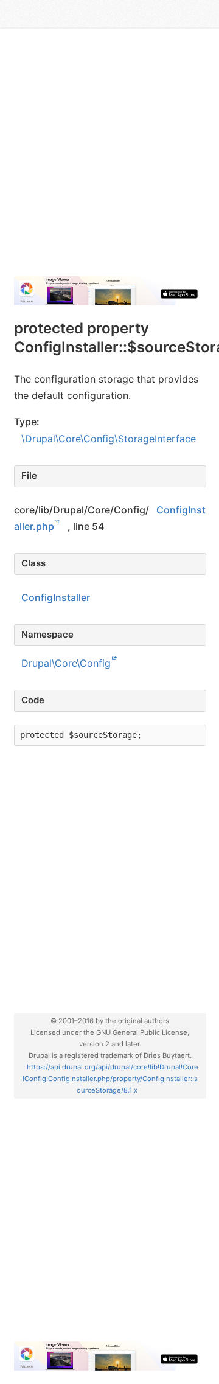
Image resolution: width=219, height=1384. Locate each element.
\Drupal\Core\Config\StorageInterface (108, 439)
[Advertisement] (109, 156)
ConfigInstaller (55, 597)
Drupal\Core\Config (66, 663)
